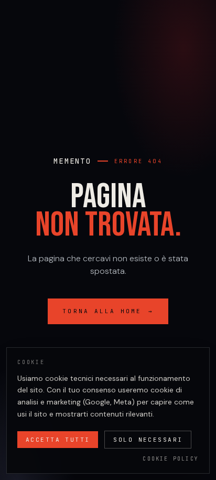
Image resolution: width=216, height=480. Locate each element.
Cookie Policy (171, 458)
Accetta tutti (58, 439)
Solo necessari (147, 439)
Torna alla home (107, 311)
